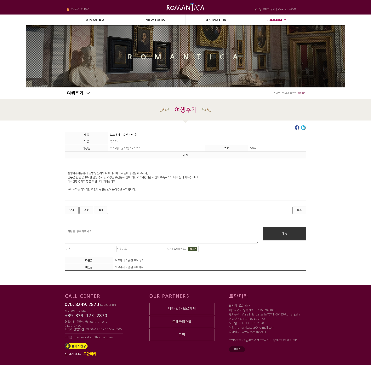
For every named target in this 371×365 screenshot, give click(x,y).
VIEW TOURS (155, 19)
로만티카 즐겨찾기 (80, 9)
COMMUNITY (276, 19)
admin (237, 349)
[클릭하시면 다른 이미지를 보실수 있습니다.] (192, 249)
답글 (71, 210)
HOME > (276, 93)
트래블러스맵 (181, 322)
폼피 (182, 335)
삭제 (101, 210)
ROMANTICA (94, 19)
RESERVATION (215, 19)
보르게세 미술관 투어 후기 (129, 260)
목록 (299, 210)
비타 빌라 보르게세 (182, 308)
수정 (86, 210)
